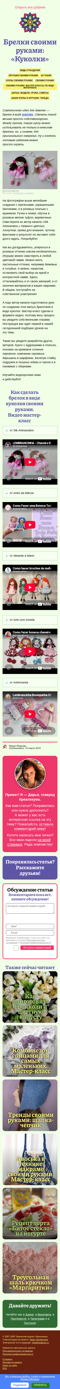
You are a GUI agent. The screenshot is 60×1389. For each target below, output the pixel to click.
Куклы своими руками (19, 80)
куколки (27, 114)
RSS (5, 1368)
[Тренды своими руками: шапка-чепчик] (30, 1105)
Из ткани (46, 75)
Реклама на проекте (12, 1362)
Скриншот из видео (23, 193)
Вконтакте (44, 1314)
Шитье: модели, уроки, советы (30, 93)
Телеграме (37, 1318)
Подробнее (20, 1385)
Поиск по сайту (10, 1365)
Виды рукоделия (30, 70)
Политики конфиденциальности (35, 942)
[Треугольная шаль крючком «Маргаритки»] (30, 1267)
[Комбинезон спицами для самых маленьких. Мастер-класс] (30, 1060)
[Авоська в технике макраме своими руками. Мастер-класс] (30, 1168)
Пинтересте (18, 1318)
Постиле (29, 1323)
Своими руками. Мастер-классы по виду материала (30, 86)
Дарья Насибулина (39, 1339)
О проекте (7, 1359)
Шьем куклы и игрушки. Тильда (30, 98)
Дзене (29, 1314)
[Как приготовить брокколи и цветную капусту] (30, 1006)
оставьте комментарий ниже (33, 826)
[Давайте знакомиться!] (30, 774)
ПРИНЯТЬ (40, 1385)
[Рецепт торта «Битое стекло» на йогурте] (30, 1213)
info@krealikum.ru (40, 1342)
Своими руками (45, 80)
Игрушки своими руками (23, 75)
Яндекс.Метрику (29, 1379)
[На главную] (30, 32)
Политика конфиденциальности (18, 1354)
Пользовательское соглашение (18, 1351)
